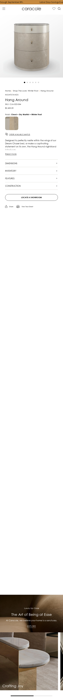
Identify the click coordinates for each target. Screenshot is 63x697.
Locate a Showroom (31, 197)
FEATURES (10, 178)
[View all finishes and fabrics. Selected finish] (11, 123)
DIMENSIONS (11, 163)
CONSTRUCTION (13, 186)
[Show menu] (4, 8)
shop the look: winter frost (25, 91)
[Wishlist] (53, 8)
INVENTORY (10, 171)
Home (8, 91)
